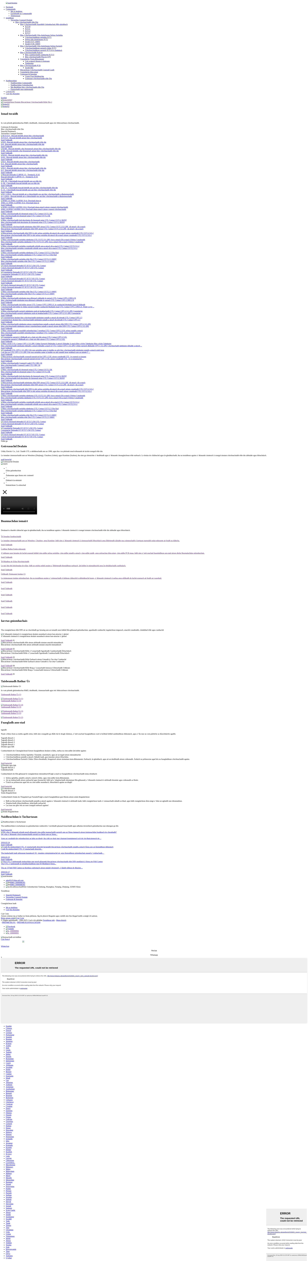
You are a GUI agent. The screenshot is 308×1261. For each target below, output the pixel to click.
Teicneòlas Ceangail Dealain (21, 20)
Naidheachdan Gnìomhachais (22, 85)
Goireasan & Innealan (28, 74)
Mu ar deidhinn (16, 11)
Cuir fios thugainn (12, 94)
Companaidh (11, 9)
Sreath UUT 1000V (32, 42)
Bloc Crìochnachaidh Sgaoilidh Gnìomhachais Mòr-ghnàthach (44, 24)
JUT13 (27, 31)
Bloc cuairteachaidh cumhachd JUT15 (39, 55)
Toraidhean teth (49, 920)
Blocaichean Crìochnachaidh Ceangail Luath (37, 70)
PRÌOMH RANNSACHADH (28, 922)
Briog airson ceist (7, 918)
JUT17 (27, 33)
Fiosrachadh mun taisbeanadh (22, 89)
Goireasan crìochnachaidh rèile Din (38, 78)
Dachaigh (9, 7)
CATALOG (10, 91)
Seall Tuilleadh (6, 640)
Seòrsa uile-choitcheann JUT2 (36, 40)
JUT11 (27, 29)
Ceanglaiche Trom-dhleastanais (32, 59)
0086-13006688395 (17, 882)
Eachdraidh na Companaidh (21, 14)
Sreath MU (29, 68)
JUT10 (27, 27)
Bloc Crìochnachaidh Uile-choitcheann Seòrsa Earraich (41, 46)
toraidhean (10, 18)
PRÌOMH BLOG (9, 922)
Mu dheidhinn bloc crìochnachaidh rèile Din (27, 87)
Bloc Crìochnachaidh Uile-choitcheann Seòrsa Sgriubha (41, 35)
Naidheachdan (11, 81)
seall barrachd (6, 459)
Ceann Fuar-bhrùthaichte (34, 76)
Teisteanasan (15, 16)
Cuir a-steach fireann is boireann (37, 61)
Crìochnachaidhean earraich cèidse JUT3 (40, 48)
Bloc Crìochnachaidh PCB (30, 66)
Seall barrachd (6, 763)
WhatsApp (5, 946)
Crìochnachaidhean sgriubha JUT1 (38, 37)
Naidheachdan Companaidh (21, 83)
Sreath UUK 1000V (32, 44)
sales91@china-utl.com (14, 880)
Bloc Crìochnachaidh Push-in (31, 53)
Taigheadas (29, 63)
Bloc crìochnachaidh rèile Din (26, 22)
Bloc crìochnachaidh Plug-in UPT (38, 57)
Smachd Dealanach (13, 895)
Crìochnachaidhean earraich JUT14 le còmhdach (43, 50)
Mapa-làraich (61, 920)
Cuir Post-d (5, 939)
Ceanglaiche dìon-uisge (29, 72)
